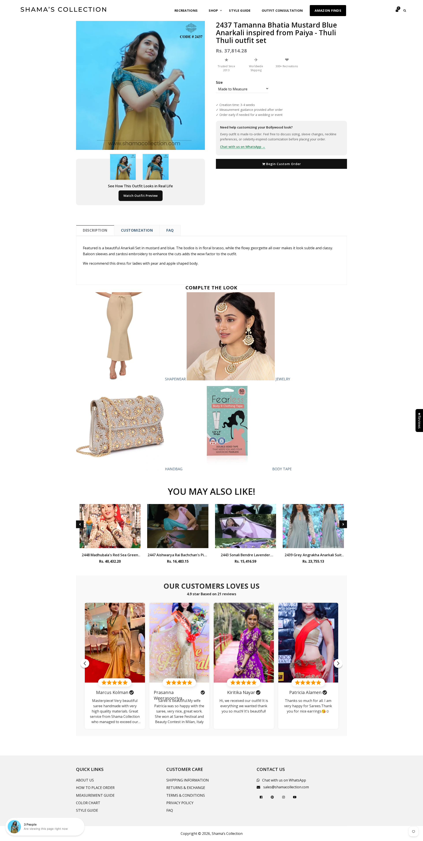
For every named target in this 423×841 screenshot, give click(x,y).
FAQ (170, 230)
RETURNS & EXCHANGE (185, 787)
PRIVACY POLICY (179, 802)
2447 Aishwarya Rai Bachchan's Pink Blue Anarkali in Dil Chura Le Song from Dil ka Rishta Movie (178, 555)
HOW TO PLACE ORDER (95, 787)
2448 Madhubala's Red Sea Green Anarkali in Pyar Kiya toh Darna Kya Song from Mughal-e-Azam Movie (110, 555)
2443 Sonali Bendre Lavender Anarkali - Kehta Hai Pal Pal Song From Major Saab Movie (245, 555)
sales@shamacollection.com (286, 787)
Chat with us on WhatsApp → (242, 147)
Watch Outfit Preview (140, 196)
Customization (137, 230)
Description (95, 230)
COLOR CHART (88, 802)
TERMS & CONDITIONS (185, 795)
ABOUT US (85, 780)
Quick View (110, 543)
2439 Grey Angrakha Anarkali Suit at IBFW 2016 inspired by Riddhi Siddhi (313, 555)
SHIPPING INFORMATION (187, 780)
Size (219, 82)
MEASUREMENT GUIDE (95, 795)
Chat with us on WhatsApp (284, 780)
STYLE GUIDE (87, 810)
